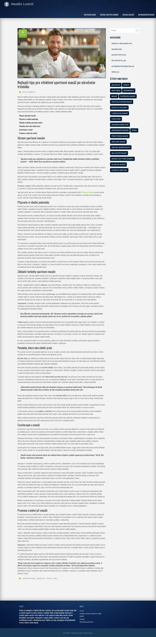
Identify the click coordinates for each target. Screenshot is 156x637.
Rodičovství (119, 55)
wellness (116, 90)
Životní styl (119, 61)
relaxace (116, 85)
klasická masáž (118, 164)
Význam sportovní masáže (27, 115)
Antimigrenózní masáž (146, 14)
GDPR (82, 616)
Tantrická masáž (90, 14)
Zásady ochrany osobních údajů (90, 613)
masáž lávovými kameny (122, 159)
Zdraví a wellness (122, 43)
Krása (115, 72)
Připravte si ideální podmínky (28, 119)
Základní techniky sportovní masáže (30, 122)
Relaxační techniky (88, 192)
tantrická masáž (127, 96)
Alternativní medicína (123, 66)
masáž (114, 96)
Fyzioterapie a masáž (26, 129)
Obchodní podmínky (86, 622)
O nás (82, 611)
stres (134, 130)
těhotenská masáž (120, 136)
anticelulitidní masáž (122, 102)
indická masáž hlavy (121, 147)
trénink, (49, 578)
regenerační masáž (120, 130)
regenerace (129, 90)
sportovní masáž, (29, 578)
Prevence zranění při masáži (28, 133)
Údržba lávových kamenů (109, 14)
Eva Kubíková (30, 92)
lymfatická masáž (120, 113)
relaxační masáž (119, 153)
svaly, (55, 578)
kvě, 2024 (23, 35)
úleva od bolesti (119, 108)
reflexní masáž (118, 142)
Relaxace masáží (128, 14)
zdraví (126, 85)
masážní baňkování (120, 125)
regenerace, (40, 578)
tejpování (116, 119)
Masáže (117, 49)
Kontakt (82, 619)
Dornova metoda (119, 170)
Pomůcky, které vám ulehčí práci (29, 126)
